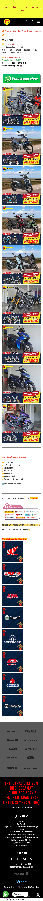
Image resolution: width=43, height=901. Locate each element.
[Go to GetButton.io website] (6, 898)
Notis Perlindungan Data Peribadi (21, 832)
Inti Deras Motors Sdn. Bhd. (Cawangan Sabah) (21, 837)
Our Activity (21, 824)
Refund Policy (34, 887)
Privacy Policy (23, 887)
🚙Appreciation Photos (21, 843)
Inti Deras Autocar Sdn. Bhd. (21, 840)
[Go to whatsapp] (6, 894)
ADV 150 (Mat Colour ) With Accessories (21, 834)
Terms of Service (10, 887)
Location (21, 821)
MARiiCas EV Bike (21, 845)
